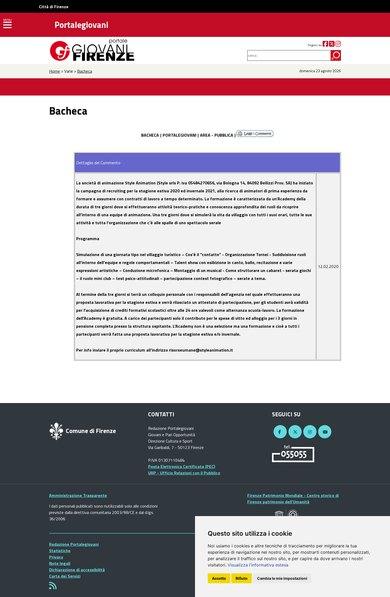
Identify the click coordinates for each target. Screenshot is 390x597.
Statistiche (60, 550)
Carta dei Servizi (64, 576)
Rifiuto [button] (242, 578)
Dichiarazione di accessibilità (77, 569)
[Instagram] (338, 44)
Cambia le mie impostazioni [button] (282, 578)
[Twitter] (332, 44)
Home (54, 71)
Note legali (59, 563)
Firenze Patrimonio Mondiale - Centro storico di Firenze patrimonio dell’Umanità (293, 498)
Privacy (56, 557)
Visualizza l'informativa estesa (258, 565)
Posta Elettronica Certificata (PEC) (181, 466)
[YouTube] (324, 432)
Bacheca (84, 71)
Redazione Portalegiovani (74, 544)
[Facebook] (325, 44)
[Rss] (53, 587)
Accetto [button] (219, 578)
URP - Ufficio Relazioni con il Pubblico (184, 473)
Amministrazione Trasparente (78, 495)
